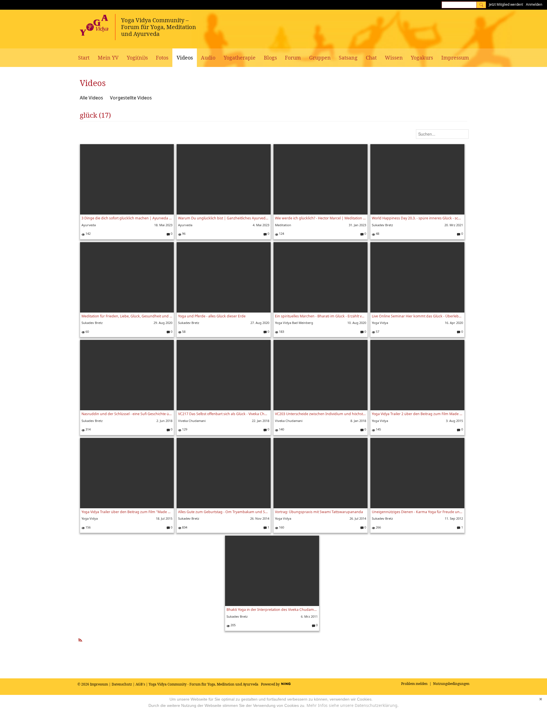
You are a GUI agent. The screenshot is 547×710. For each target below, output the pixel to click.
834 (184, 527)
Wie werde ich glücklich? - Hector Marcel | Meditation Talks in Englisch (320, 218)
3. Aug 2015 (454, 421)
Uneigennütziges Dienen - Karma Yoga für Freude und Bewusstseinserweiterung (417, 512)
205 (233, 625)
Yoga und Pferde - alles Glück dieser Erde (212, 316)
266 (378, 527)
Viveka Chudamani (192, 421)
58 (183, 331)
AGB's (140, 684)
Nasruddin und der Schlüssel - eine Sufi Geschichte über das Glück (127, 414)
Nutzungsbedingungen (451, 683)
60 (87, 331)
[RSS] (80, 639)
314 (88, 429)
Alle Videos (91, 98)
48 (377, 233)
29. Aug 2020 (163, 323)
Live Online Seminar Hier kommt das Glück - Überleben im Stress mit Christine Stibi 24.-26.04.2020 (417, 316)
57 (377, 331)
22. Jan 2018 (260, 421)
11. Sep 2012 (454, 518)
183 (281, 331)
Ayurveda (88, 225)
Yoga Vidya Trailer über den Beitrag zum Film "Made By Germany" (127, 512)
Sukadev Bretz (382, 225)
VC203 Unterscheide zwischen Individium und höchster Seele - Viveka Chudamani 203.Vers (320, 414)
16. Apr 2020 (454, 323)
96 (183, 233)
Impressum (99, 684)
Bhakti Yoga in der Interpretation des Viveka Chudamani (272, 609)
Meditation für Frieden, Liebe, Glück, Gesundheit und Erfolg (127, 316)
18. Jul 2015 (164, 518)
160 (281, 527)
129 (184, 429)
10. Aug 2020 (356, 323)
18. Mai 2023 (163, 225)
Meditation (283, 225)
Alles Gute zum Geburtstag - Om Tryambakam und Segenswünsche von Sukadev (223, 512)
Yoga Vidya (380, 323)
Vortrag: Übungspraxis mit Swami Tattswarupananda (319, 512)
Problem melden (414, 683)
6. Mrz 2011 (309, 616)
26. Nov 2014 (259, 518)
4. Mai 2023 (261, 225)
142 (88, 233)
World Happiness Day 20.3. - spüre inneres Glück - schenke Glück (417, 218)
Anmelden (534, 4)
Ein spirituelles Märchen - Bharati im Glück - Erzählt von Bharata (320, 316)
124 (281, 233)
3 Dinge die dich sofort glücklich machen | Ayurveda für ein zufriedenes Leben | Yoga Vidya (127, 218)
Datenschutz (122, 684)
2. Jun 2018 (164, 421)
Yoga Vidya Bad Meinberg (294, 323)
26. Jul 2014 (358, 518)
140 (281, 429)
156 (88, 527)
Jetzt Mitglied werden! (506, 4)
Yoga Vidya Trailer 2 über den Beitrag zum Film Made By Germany (417, 414)
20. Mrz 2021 (453, 225)
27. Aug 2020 (259, 323)
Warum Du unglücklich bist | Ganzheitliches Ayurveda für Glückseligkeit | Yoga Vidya (223, 218)
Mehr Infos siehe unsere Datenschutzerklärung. (353, 705)
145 (378, 429)
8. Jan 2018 (358, 421)
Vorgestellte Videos (131, 98)
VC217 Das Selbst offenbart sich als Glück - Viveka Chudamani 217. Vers (223, 414)
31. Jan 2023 (357, 225)
